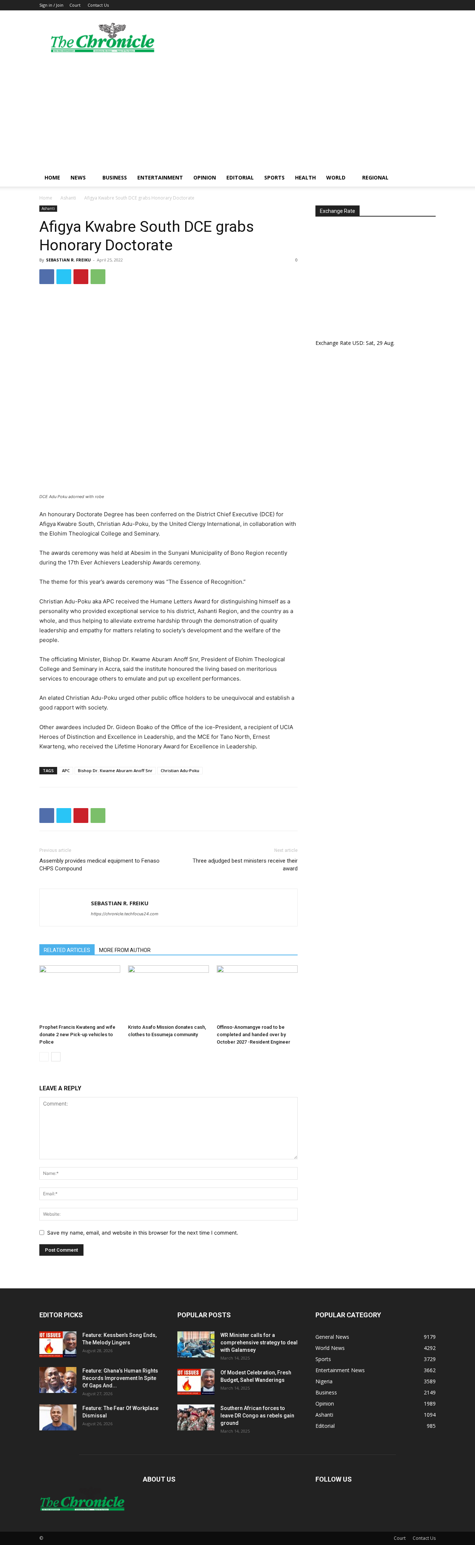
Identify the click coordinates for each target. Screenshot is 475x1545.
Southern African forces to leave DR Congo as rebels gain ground (257, 1415)
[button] (427, 178)
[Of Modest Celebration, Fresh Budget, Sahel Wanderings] (195, 1382)
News (78, 177)
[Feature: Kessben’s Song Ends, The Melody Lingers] (57, 1344)
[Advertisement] (237, 113)
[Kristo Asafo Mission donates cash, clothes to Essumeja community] (168, 993)
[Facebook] (46, 276)
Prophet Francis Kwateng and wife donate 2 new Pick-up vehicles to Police (77, 1034)
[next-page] (55, 1056)
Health (305, 177)
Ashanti (68, 198)
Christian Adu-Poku (180, 770)
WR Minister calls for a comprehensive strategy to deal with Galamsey (259, 1342)
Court (75, 5)
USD (358, 342)
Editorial (240, 177)
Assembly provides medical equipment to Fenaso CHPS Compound (99, 864)
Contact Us (98, 5)
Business (114, 177)
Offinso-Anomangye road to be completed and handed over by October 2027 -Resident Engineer (253, 1034)
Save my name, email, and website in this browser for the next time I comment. (142, 1232)
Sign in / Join (51, 5)
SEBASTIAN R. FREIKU (68, 260)
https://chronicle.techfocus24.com (124, 913)
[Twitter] (63, 276)
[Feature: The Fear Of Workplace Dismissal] (57, 1417)
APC (66, 770)
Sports (274, 177)
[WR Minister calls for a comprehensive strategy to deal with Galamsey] (195, 1344)
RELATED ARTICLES (67, 950)
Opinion (204, 177)
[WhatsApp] (98, 276)
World (335, 177)
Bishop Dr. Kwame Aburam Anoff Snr (115, 770)
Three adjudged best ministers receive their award (245, 864)
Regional (375, 177)
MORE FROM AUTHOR (125, 950)
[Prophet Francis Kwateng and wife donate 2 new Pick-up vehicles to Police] (79, 993)
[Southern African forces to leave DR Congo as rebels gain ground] (195, 1417)
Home (52, 177)
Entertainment (160, 177)
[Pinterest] (80, 276)
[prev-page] (44, 1056)
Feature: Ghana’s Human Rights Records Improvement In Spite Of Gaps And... (120, 1378)
